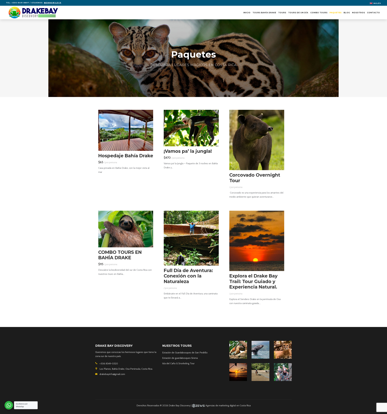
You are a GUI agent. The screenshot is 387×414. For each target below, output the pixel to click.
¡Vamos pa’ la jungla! (188, 151)
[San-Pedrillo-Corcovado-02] (238, 350)
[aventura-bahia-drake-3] (238, 372)
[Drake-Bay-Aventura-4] (260, 350)
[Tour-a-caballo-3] (260, 372)
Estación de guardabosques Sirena (180, 358)
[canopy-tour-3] (283, 372)
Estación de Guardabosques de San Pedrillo (185, 352)
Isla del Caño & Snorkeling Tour (178, 363)
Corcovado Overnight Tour (254, 177)
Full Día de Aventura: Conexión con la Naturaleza (188, 276)
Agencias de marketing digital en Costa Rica (228, 405)
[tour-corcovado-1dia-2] (283, 350)
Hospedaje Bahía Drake (125, 156)
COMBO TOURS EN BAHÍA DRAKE (120, 255)
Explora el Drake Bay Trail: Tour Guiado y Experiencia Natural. (253, 281)
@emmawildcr (52, 3)
